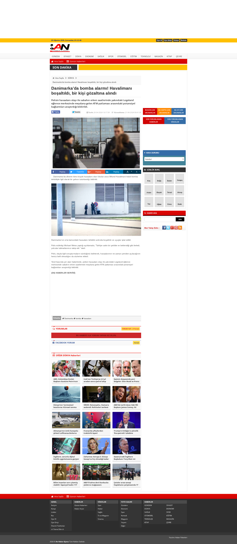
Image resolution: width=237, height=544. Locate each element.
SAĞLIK (147, 512)
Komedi (124, 515)
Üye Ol (159, 40)
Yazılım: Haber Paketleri (178, 537)
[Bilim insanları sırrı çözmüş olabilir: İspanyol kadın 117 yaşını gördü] (66, 472)
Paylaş (62, 171)
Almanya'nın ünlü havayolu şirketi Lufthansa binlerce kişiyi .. (65, 432)
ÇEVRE (168, 522)
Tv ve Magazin (103, 515)
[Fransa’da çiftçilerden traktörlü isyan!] (96, 420)
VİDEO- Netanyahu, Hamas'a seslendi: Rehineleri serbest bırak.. (96, 406)
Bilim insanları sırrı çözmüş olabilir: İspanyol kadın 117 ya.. (65, 483)
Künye (176, 40)
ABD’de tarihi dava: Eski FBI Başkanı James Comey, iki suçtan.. (126, 406)
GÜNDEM (148, 505)
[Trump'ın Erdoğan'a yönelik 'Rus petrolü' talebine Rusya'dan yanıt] (126, 420)
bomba (78, 318)
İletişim (54, 505)
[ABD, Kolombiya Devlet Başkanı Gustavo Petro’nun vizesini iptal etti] (66, 368)
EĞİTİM (169, 515)
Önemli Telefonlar (58, 526)
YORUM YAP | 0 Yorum (130, 329)
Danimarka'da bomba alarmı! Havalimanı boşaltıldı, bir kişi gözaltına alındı (84, 82)
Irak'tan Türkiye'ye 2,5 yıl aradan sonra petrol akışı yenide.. (95, 380)
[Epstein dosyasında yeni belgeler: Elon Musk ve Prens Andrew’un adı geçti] (126, 368)
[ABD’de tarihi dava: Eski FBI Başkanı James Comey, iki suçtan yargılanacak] (126, 394)
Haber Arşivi (79, 509)
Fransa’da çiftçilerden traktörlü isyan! (93, 432)
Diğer (123, 526)
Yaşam (123, 522)
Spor (99, 505)
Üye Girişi (168, 40)
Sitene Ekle (57, 529)
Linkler (53, 512)
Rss (52, 515)
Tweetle (80, 171)
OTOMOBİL (148, 515)
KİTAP (146, 522)
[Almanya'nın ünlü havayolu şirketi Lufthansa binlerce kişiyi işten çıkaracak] (66, 420)
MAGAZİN (170, 519)
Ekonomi (124, 509)
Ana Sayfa (59, 78)
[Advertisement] (82, 19)
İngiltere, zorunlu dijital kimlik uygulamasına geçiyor (66, 458)
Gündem (124, 505)
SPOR (168, 512)
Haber (100, 509)
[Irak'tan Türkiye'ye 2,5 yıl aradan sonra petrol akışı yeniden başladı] (96, 368)
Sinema (101, 519)
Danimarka (68, 318)
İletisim (184, 40)
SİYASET (169, 505)
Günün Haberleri (80, 505)
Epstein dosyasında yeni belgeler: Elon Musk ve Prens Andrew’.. (126, 380)
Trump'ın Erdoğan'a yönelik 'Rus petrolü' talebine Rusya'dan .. (126, 432)
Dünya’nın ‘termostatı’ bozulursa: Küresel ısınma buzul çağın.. (65, 406)
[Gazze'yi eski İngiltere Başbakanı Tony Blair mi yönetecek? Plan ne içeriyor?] (126, 446)
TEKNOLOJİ (148, 519)
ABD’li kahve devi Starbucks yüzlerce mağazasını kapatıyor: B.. (96, 483)
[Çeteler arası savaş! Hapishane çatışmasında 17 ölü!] (126, 472)
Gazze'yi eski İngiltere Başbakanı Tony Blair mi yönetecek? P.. (124, 458)
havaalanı (87, 318)
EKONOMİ (170, 509)
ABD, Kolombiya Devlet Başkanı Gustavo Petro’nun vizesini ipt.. (65, 380)
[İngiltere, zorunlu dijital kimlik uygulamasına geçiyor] (66, 446)
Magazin (124, 519)
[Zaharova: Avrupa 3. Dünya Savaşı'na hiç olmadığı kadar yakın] (96, 446)
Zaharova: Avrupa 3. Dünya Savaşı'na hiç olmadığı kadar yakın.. (96, 458)
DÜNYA (71, 78)
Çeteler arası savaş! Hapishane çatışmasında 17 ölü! (126, 483)
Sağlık (100, 512)
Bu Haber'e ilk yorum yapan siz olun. (96, 335)
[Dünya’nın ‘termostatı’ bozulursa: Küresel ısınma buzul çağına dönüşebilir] (66, 394)
